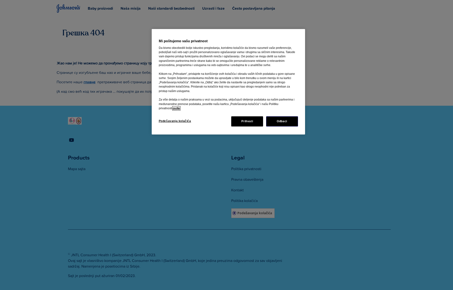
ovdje (176, 108)
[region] (228, 81)
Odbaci (282, 121)
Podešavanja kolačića (175, 121)
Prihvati (247, 121)
